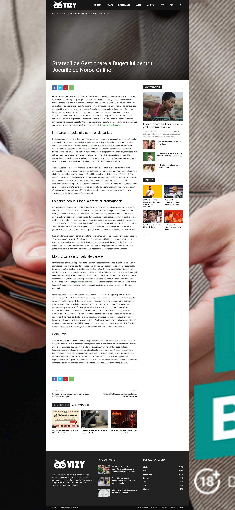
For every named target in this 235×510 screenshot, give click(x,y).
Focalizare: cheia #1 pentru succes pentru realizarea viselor (163, 126)
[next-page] (57, 437)
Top (171, 5)
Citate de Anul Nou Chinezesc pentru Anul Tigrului (172, 227)
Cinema (97, 5)
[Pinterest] (65, 87)
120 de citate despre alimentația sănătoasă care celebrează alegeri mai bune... (124, 468)
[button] (180, 5)
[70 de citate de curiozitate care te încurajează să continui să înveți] (149, 156)
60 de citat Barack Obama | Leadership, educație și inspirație (172, 202)
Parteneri (154, 508)
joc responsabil (86, 145)
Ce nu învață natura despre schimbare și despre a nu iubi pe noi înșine (71, 395)
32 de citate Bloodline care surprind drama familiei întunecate (120, 395)
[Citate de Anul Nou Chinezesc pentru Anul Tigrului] (173, 216)
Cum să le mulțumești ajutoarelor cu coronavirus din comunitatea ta (124, 480)
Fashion (150, 5)
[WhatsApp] (71, 87)
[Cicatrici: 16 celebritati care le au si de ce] (149, 144)
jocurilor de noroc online (85, 282)
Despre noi (163, 508)
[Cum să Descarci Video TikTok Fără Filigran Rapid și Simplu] (65, 419)
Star (161, 5)
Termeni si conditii (142, 508)
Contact (180, 508)
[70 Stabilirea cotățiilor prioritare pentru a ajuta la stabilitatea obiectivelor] (152, 191)
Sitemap (172, 508)
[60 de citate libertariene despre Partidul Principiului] (104, 493)
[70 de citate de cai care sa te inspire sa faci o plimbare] (149, 168)
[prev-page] (53, 437)
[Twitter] (60, 87)
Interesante (124, 5)
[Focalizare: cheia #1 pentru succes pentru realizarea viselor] (163, 106)
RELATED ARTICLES (61, 405)
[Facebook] (54, 87)
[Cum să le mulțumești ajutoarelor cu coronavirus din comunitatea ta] (104, 481)
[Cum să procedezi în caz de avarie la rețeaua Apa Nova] (94, 419)
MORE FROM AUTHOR (80, 405)
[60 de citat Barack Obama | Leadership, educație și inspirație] (173, 191)
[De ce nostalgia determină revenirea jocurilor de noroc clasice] (124, 419)
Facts (138, 5)
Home (54, 13)
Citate (109, 5)
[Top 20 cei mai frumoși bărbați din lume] (152, 216)
